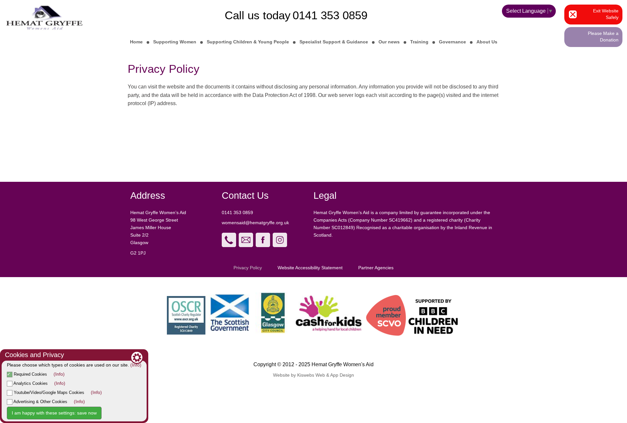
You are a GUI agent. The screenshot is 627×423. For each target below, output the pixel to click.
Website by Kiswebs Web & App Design (313, 375)
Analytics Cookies (30, 383)
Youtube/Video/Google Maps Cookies (48, 392)
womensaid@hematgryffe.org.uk (256, 222)
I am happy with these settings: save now (54, 412)
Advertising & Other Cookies (39, 401)
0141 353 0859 (330, 15)
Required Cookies (29, 374)
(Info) (135, 365)
